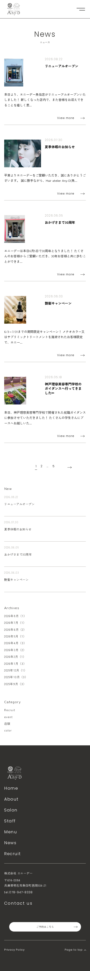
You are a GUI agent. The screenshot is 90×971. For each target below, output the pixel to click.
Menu (10, 832)
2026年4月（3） (15, 643)
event (8, 717)
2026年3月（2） (15, 650)
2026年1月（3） (15, 663)
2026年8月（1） (15, 616)
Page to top (74, 950)
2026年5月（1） (15, 636)
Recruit (9, 710)
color (8, 730)
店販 (7, 723)
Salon (11, 810)
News (10, 843)
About (11, 799)
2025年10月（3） (16, 677)
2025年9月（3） (15, 684)
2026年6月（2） (15, 629)
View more (65, 118)
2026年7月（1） (15, 622)
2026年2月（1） (15, 656)
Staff (10, 821)
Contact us (18, 903)
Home (11, 788)
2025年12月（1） (15, 670)
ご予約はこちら (45, 927)
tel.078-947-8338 (18, 892)
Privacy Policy (14, 950)
